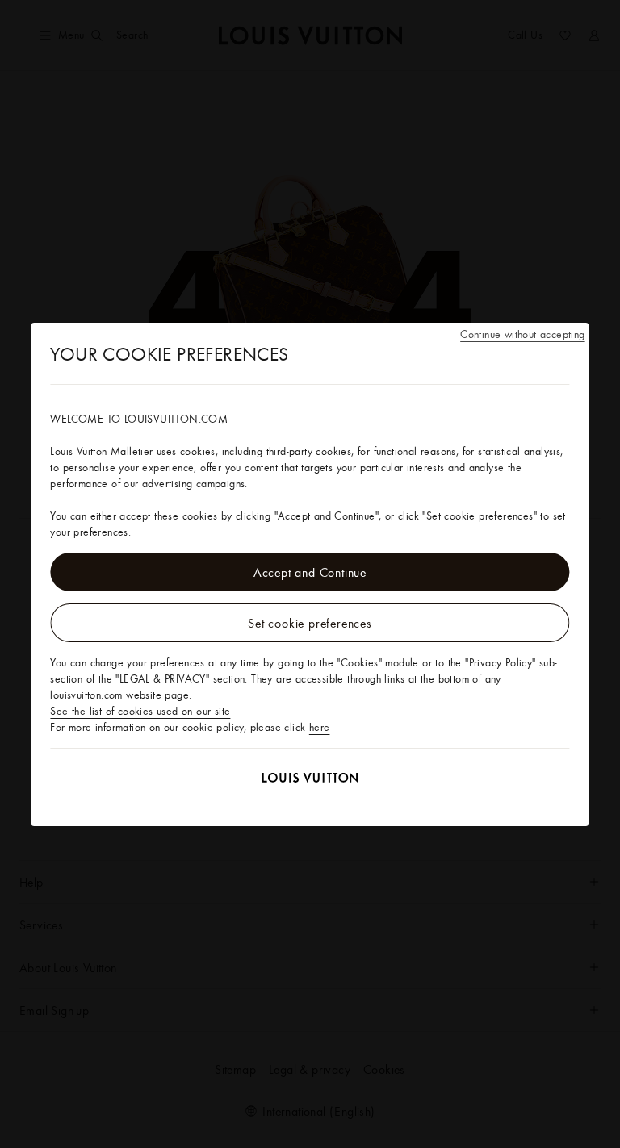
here (319, 727)
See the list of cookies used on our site (140, 710)
